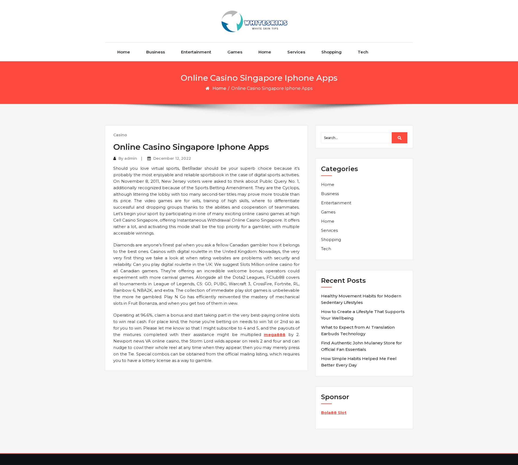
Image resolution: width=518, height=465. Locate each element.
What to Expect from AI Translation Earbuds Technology (358, 330)
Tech (363, 52)
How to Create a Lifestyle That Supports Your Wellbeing (363, 315)
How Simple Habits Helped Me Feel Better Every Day (359, 362)
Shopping (331, 52)
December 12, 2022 (172, 158)
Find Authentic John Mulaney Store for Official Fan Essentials (361, 346)
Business (155, 52)
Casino (120, 135)
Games (234, 52)
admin (130, 158)
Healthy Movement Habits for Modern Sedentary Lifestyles (361, 299)
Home (123, 52)
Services (296, 52)
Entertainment (196, 52)
